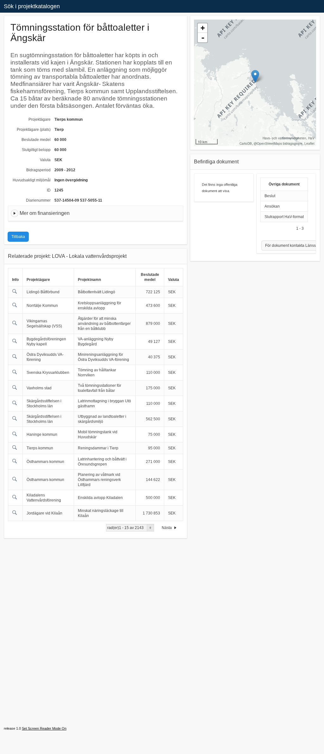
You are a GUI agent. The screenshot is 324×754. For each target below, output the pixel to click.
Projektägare (39, 119)
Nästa (167, 528)
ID (49, 190)
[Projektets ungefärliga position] (255, 76)
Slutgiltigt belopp (36, 150)
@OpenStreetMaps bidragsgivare (278, 143)
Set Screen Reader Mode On (44, 728)
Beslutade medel (36, 139)
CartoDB (246, 143)
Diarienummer (38, 200)
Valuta (45, 160)
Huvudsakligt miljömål (32, 180)
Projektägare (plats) (34, 129)
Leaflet (309, 143)
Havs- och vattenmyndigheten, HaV (289, 138)
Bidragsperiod (38, 170)
